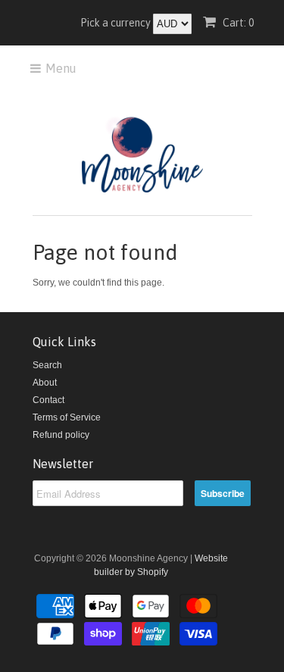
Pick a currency (116, 23)
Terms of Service (67, 417)
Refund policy (61, 435)
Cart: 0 (237, 23)
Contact (48, 400)
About (45, 382)
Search (47, 365)
